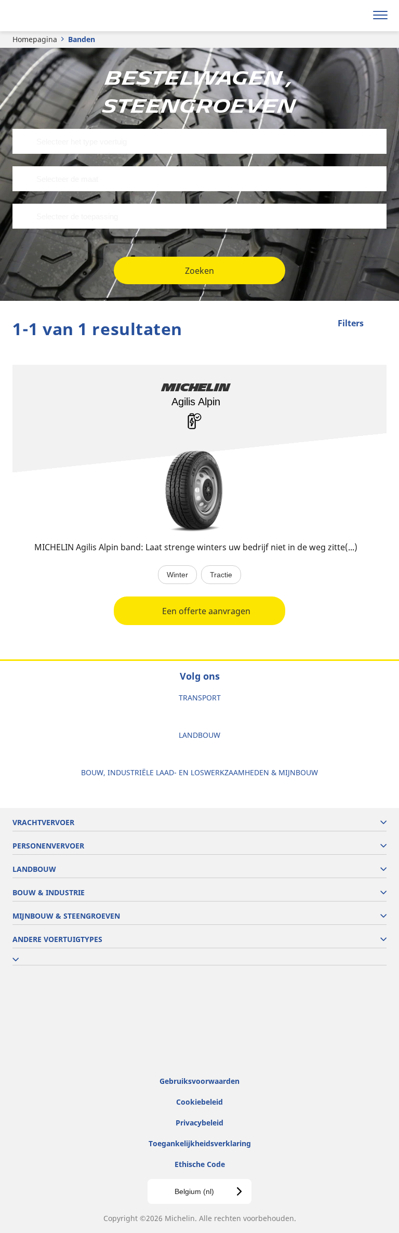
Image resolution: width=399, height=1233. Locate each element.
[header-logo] (49, 15)
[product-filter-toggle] (379, 324)
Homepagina (34, 39)
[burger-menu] (380, 15)
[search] (355, 15)
